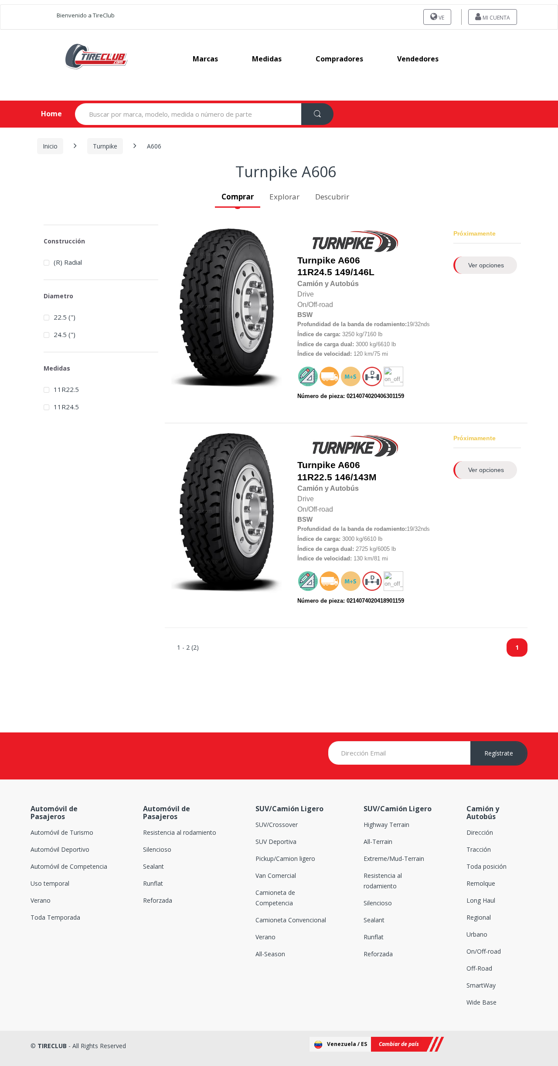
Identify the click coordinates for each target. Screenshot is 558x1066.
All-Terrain (378, 841)
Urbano (476, 934)
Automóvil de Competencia (69, 866)
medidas (267, 59)
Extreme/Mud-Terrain (394, 858)
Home (44, 113)
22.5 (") (64, 317)
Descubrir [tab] (332, 197)
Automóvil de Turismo (62, 832)
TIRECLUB (52, 1046)
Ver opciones (486, 265)
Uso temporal (50, 883)
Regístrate (498, 753)
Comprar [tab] (237, 197)
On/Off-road (483, 951)
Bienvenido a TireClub (86, 15)
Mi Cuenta (495, 17)
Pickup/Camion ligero (285, 858)
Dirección (479, 832)
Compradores (339, 59)
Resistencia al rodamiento (179, 832)
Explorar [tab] (284, 197)
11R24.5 (314, 272)
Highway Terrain (386, 824)
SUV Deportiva (275, 841)
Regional (478, 917)
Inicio (50, 146)
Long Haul (480, 900)
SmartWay (481, 985)
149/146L (335, 266)
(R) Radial (68, 262)
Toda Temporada (55, 917)
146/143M (337, 471)
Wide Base (481, 1002)
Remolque (480, 883)
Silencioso (157, 849)
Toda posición (486, 866)
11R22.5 (314, 477)
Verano (41, 900)
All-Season (270, 954)
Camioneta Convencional (290, 920)
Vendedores (418, 59)
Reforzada (157, 900)
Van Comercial (275, 875)
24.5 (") (64, 334)
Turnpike (105, 146)
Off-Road (479, 968)
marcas (205, 59)
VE (440, 17)
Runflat (153, 883)
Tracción (478, 849)
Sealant (153, 866)
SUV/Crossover (276, 824)
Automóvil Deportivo (60, 849)
